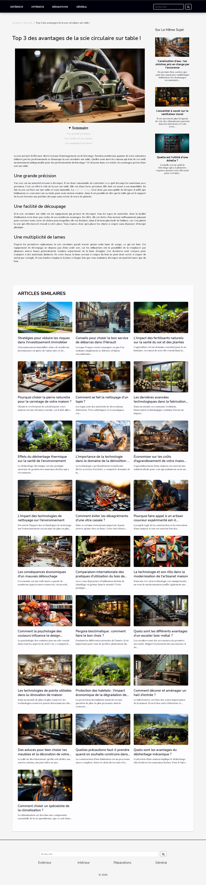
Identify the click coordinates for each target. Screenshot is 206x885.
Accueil (16, 22)
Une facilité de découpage (78, 138)
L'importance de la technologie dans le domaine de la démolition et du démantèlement (103, 460)
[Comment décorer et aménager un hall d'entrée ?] (161, 669)
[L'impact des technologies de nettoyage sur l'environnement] (45, 495)
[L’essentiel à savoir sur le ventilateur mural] (172, 97)
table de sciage (82, 189)
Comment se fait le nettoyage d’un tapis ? (102, 399)
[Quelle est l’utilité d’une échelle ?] (172, 143)
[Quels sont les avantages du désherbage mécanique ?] (161, 729)
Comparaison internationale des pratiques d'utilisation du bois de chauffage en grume (100, 576)
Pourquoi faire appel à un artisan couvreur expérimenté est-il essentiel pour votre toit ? (158, 520)
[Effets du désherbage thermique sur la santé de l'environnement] (45, 435)
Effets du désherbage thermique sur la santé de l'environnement (42, 458)
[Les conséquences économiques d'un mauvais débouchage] (45, 551)
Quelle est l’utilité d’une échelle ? (172, 159)
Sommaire (80, 128)
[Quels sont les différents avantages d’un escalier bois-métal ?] (161, 610)
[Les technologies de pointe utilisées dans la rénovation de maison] (45, 669)
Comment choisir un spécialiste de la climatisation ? (43, 808)
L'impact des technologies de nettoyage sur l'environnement (41, 518)
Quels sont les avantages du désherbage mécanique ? (155, 752)
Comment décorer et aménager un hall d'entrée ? (160, 692)
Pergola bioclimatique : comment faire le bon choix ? (101, 633)
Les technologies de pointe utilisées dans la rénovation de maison (44, 692)
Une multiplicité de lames (78, 143)
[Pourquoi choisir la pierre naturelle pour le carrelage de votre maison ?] (45, 376)
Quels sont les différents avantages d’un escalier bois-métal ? (160, 633)
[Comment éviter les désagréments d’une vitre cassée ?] (103, 495)
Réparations (60, 6)
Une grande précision (78, 133)
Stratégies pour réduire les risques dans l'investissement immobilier (44, 340)
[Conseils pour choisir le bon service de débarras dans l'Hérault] (103, 317)
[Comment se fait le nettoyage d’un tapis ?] (103, 376)
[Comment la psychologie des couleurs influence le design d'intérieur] (45, 610)
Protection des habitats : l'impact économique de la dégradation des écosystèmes (102, 694)
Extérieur (16, 6)
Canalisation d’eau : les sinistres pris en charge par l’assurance (172, 64)
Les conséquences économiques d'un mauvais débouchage (42, 574)
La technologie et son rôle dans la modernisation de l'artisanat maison (161, 574)
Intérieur (37, 6)
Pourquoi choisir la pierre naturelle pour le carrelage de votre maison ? (44, 399)
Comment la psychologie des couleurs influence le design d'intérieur (40, 635)
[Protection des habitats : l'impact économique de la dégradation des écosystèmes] (103, 669)
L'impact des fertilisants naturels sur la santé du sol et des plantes (159, 340)
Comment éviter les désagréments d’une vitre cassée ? (102, 518)
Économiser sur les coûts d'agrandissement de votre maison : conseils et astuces (161, 460)
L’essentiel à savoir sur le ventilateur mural (172, 112)
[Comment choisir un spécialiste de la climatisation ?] (45, 785)
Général (81, 6)
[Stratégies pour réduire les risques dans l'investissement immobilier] (45, 317)
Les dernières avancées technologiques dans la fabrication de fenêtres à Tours (160, 401)
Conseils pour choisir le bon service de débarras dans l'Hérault (102, 340)
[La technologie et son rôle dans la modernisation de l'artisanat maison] (161, 551)
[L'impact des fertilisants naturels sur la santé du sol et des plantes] (161, 317)
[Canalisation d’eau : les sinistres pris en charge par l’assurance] (172, 47)
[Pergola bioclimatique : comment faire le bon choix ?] (103, 610)
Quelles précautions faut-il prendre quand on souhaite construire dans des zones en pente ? (102, 754)
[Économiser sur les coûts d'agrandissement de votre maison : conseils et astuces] (161, 435)
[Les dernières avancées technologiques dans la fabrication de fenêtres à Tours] (161, 376)
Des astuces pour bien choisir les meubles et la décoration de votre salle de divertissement (43, 754)
